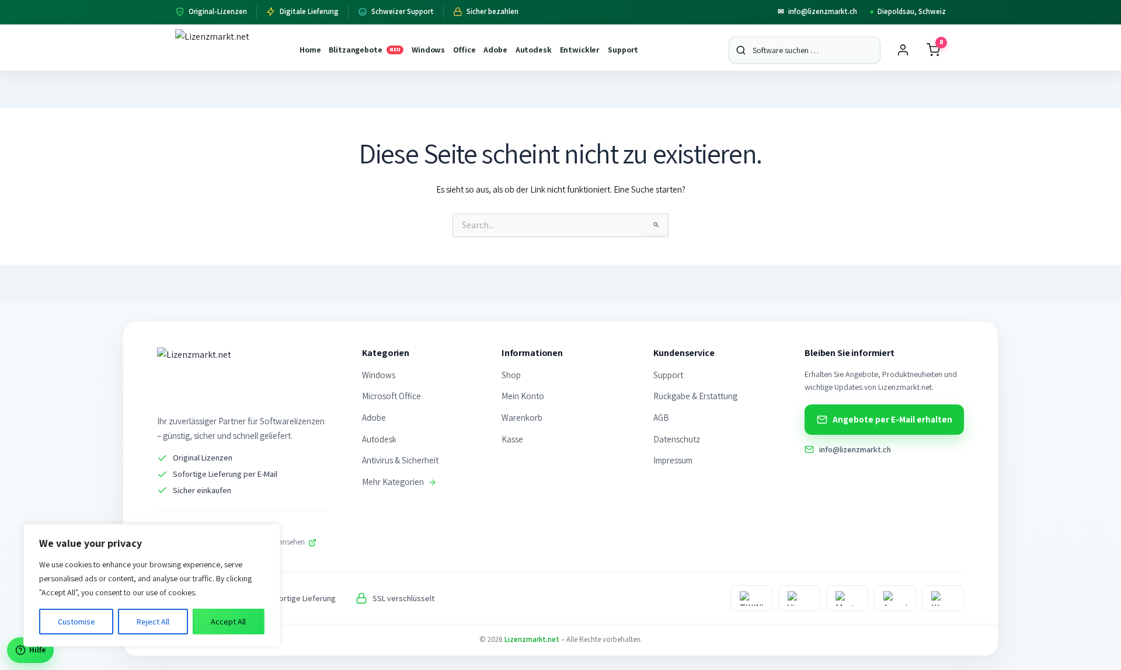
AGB (661, 417)
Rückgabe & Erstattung (695, 396)
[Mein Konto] (902, 50)
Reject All (153, 621)
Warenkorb (522, 417)
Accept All (228, 621)
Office (464, 49)
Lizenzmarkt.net (531, 639)
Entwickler (580, 49)
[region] (151, 585)
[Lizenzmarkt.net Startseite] (230, 50)
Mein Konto (523, 396)
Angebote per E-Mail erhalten (892, 419)
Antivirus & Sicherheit (400, 460)
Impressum (672, 460)
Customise (76, 621)
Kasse (512, 439)
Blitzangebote (365, 49)
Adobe (495, 49)
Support (623, 49)
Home (310, 49)
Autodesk (534, 49)
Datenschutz (676, 439)
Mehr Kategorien (393, 481)
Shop (511, 375)
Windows (428, 49)
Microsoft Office (391, 396)
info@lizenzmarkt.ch (817, 11)
